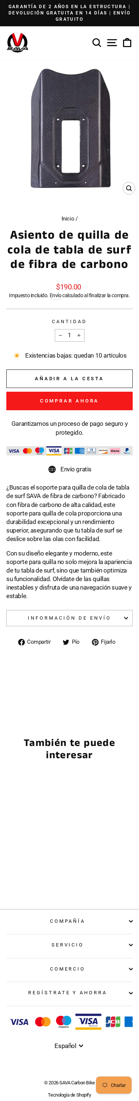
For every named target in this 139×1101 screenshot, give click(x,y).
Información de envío (69, 618)
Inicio (68, 218)
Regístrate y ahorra (67, 992)
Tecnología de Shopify (69, 1095)
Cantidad (69, 321)
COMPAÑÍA (68, 921)
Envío (56, 295)
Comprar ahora (69, 401)
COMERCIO (68, 969)
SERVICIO (68, 945)
